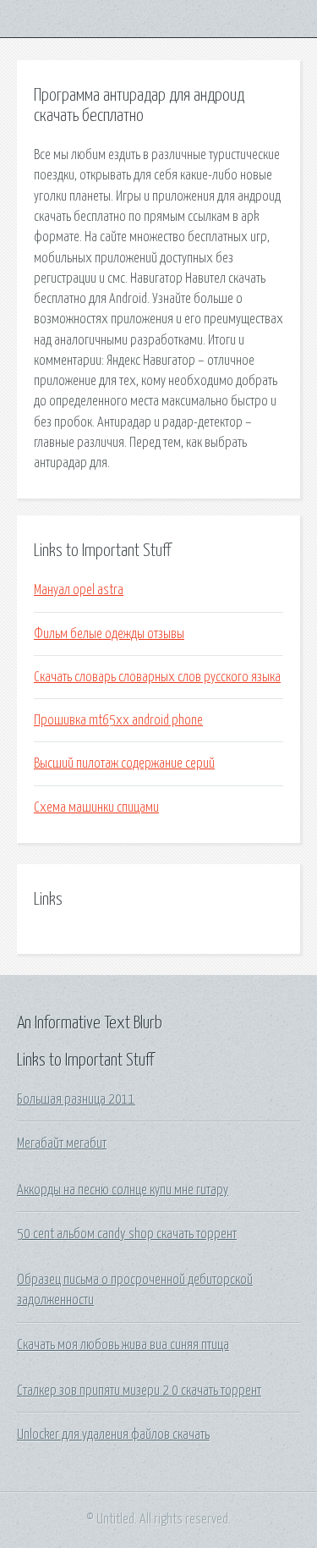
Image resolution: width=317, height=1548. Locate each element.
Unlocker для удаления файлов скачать (113, 1434)
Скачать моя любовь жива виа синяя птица (123, 1345)
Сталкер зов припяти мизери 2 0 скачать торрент (139, 1390)
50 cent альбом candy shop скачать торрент (127, 1234)
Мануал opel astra (78, 590)
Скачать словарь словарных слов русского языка (157, 677)
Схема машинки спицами (96, 807)
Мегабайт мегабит (62, 1143)
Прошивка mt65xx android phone (118, 720)
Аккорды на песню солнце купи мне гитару (122, 1190)
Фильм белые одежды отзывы (109, 634)
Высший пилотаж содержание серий (124, 763)
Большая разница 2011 (76, 1099)
